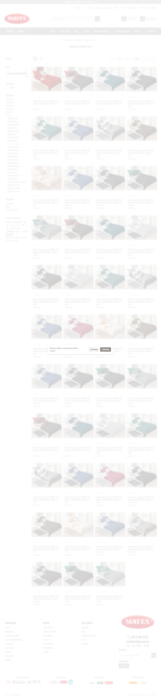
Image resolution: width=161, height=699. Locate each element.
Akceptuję (105, 350)
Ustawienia (94, 350)
